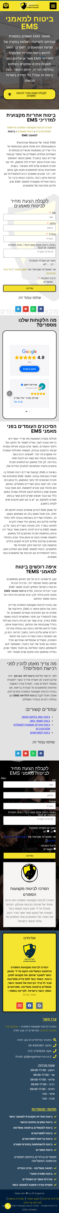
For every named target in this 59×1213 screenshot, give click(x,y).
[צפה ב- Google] (42, 386)
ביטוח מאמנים (25, 131)
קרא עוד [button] (18, 401)
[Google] (39, 1005)
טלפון (52, 223)
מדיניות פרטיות (50, 1198)
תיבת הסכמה (48, 278)
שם (53, 212)
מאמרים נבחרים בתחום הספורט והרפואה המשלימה (35, 1159)
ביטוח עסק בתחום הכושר (35, 716)
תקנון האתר (20, 269)
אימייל (52, 234)
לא (44, 264)
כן (52, 264)
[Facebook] (29, 1005)
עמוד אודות (29, 994)
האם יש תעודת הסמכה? (42, 260)
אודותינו (29, 938)
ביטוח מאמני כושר (39, 720)
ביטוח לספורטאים (40, 732)
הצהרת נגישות (16, 1198)
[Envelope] (19, 1005)
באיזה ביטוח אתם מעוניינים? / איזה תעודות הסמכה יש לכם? (32, 246)
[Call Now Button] (8, 1206)
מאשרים (48, 281)
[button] (53, 5)
